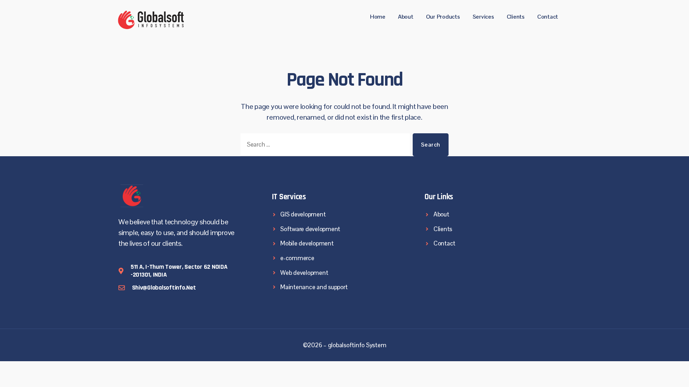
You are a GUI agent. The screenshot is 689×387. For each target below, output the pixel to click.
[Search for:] (324, 146)
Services (483, 16)
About (405, 16)
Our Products (443, 16)
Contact (547, 16)
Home (377, 16)
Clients (516, 16)
